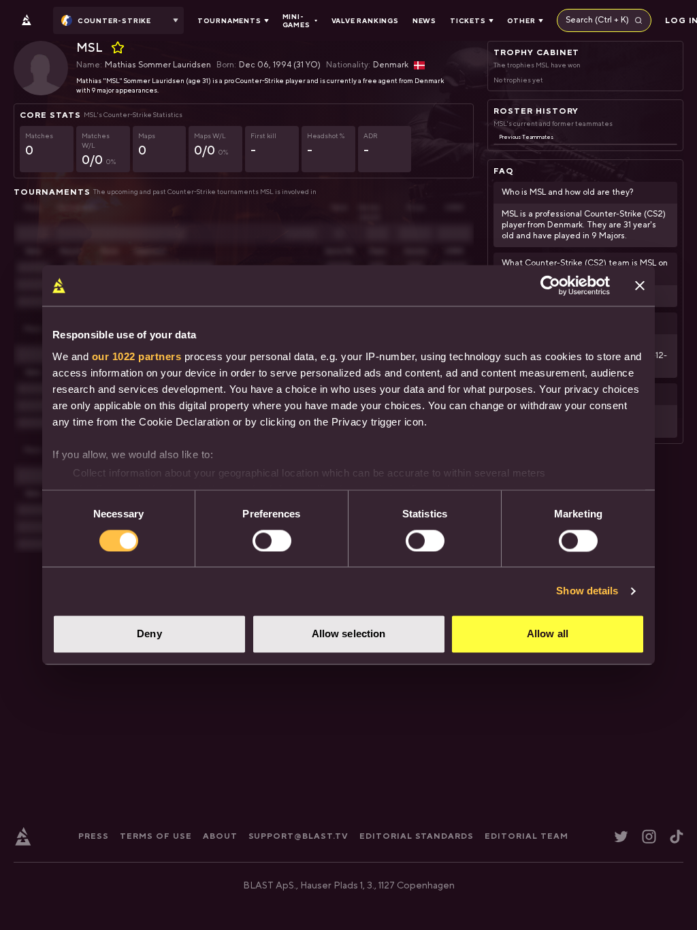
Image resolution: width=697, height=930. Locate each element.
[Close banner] (640, 285)
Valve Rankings (365, 20)
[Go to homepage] (26, 20)
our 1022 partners (137, 356)
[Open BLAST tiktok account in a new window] (676, 836)
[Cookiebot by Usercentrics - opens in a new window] (550, 285)
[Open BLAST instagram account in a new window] (649, 836)
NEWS (424, 20)
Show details (587, 590)
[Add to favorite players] (118, 47)
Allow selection (349, 634)
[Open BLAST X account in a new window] (621, 836)
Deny (149, 634)
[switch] (272, 540)
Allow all (547, 634)
